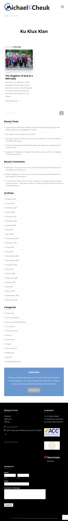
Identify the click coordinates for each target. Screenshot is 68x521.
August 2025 (11, 199)
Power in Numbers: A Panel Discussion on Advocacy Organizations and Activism (33, 146)
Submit (8, 505)
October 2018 (11, 265)
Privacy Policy (52, 518)
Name (6, 472)
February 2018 (11, 278)
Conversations (12, 331)
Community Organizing (16, 322)
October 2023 (11, 208)
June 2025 (10, 203)
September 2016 (12, 295)
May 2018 (9, 269)
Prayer (8, 344)
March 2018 (10, 274)
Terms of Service (11, 442)
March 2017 (10, 291)
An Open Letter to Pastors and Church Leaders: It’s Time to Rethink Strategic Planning (33, 140)
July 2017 (9, 287)
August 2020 (11, 225)
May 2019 (9, 252)
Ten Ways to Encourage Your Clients (21, 134)
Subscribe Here (34, 390)
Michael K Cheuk (13, 168)
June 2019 (10, 247)
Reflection (10, 353)
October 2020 (11, 221)
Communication (12, 318)
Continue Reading (11, 101)
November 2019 (12, 238)
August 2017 (11, 282)
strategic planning (13, 361)
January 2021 (11, 217)
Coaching (10, 313)
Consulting (10, 326)
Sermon (7, 73)
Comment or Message (12, 488)
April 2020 (10, 234)
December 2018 (12, 256)
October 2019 (11, 243)
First (5, 478)
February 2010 (11, 300)
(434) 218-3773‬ (12, 427)
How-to (9, 335)
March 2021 (10, 212)
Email (6, 481)
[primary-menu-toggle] (62, 6)
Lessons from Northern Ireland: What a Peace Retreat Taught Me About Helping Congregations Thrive (33, 128)
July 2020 (9, 230)
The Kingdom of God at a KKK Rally (19, 77)
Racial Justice (11, 348)
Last (18, 478)
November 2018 (12, 260)
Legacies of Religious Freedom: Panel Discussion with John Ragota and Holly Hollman (33, 153)
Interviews (10, 340)
